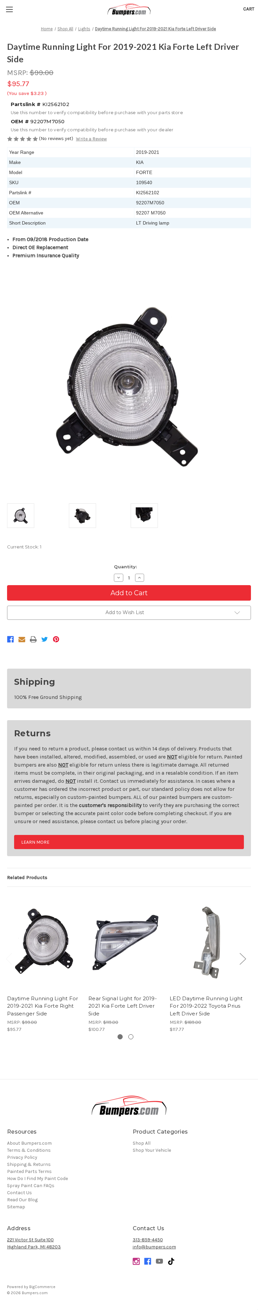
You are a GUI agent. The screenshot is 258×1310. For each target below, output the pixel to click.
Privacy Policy (22, 1157)
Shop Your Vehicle (152, 1150)
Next (242, 958)
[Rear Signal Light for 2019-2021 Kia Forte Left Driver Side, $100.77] (125, 942)
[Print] (33, 639)
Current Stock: (24, 546)
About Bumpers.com (29, 1143)
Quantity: (125, 566)
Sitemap (16, 1207)
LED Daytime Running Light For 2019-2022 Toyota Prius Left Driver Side (206, 1006)
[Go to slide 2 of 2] (130, 1036)
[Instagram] (136, 1261)
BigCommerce (42, 1286)
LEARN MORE (35, 842)
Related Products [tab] (27, 877)
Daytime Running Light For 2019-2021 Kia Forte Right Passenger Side (42, 1006)
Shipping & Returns (29, 1164)
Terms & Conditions (29, 1150)
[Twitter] (44, 639)
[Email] (21, 639)
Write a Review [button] (91, 139)
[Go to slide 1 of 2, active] (120, 1036)
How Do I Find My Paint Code (37, 1178)
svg (171, 1261)
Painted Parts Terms (29, 1171)
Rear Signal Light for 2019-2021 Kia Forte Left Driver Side (122, 1006)
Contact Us (19, 1193)
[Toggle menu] (9, 9)
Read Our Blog (22, 1200)
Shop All (141, 1143)
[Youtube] (159, 1261)
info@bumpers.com (154, 1247)
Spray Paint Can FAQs (30, 1185)
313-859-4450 (148, 1240)
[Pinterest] (56, 639)
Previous (8, 958)
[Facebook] (10, 639)
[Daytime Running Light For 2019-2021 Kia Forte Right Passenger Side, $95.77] (44, 942)
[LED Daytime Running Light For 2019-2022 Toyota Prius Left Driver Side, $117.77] (207, 942)
